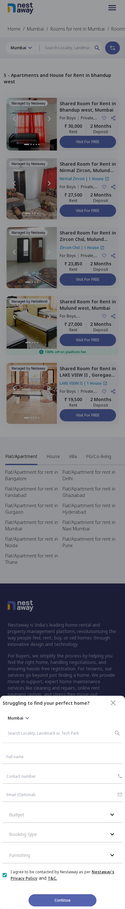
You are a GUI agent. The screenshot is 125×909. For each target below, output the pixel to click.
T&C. (52, 878)
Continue (62, 900)
